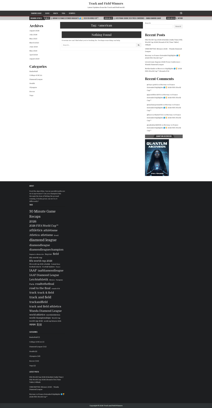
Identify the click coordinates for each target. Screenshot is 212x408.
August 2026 (34, 31)
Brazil (56, 235)
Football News (55, 264)
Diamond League (36, 13)
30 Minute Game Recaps (42, 214)
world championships (40, 318)
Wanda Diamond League (45, 310)
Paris (31, 284)
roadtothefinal (44, 283)
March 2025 (34, 43)
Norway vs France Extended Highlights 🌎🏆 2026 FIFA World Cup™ (164, 87)
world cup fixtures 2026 (52, 321)
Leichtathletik (38, 279)
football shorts (35, 267)
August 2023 (34, 59)
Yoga (63, 13)
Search (148, 23)
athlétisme (50, 230)
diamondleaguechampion (46, 249)
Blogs (47, 13)
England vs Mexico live (36, 254)
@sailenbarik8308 (154, 125)
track (33, 292)
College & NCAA (35, 75)
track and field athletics (45, 306)
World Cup (56, 318)
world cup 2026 (36, 321)
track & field (46, 292)
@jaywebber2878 (154, 95)
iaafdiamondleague (50, 270)
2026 (32, 221)
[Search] (181, 13)
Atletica (34, 235)
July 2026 (33, 35)
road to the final (40, 288)
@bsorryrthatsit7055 (155, 115)
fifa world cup (35, 258)
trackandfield (38, 302)
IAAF (33, 270)
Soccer (32, 91)
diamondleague (39, 245)
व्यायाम (32, 324)
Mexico (52, 280)
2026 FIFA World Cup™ (43, 225)
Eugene (48, 254)
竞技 (39, 324)
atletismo (47, 235)
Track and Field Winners (106, 3)
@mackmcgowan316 (155, 105)
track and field (40, 297)
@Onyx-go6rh (152, 85)
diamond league (43, 240)
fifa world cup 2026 (40, 261)
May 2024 (33, 51)
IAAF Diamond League (44, 275)
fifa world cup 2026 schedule (39, 264)
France (58, 267)
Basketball (33, 71)
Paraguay (59, 280)
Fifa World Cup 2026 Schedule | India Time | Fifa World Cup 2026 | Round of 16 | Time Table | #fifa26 (163, 42)
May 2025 (33, 39)
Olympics (72, 13)
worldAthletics (53, 315)
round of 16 (56, 288)
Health (55, 13)
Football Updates (48, 267)
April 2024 (33, 55)
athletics (35, 230)
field (56, 253)
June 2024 (33, 47)
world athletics (37, 315)
